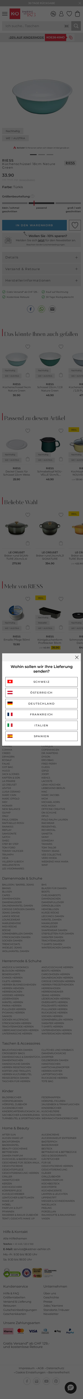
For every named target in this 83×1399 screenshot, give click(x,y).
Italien (41, 725)
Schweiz (41, 681)
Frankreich (41, 714)
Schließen (77, 657)
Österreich (41, 692)
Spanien (41, 736)
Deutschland (41, 703)
